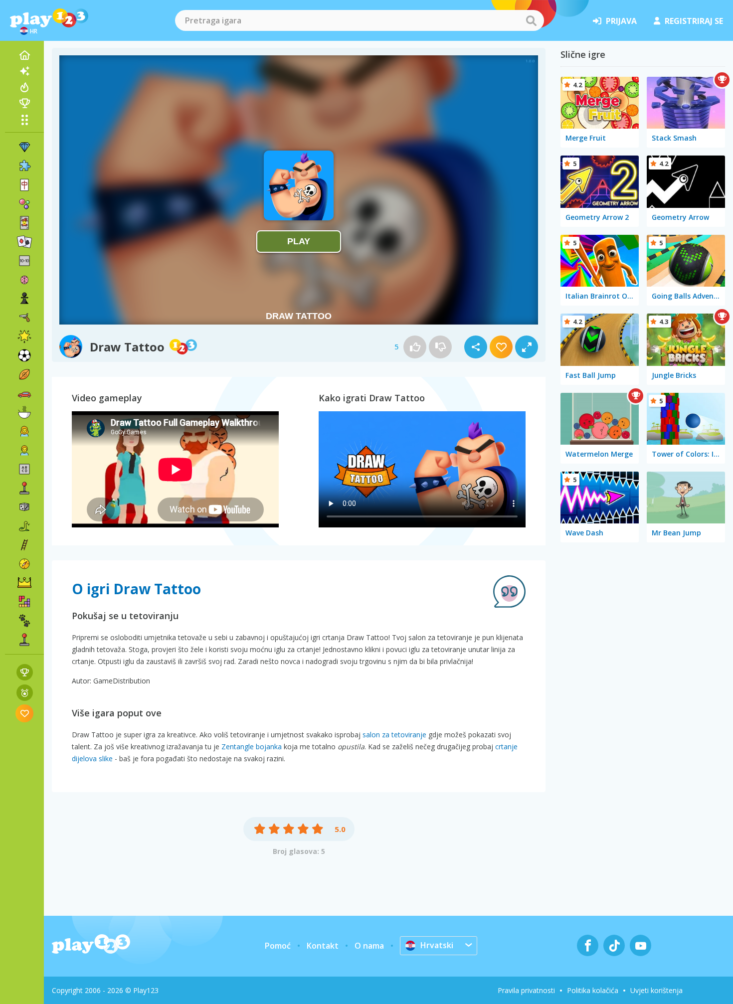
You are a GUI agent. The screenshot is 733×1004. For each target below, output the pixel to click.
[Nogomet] (24, 355)
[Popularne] (24, 87)
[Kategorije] (24, 119)
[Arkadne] (24, 488)
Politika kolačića (592, 990)
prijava (621, 20)
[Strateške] (24, 582)
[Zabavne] (24, 336)
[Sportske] (24, 374)
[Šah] (24, 298)
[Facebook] (587, 945)
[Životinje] (24, 620)
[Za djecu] (24, 450)
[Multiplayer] (24, 639)
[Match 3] (24, 147)
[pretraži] (531, 20)
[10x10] (24, 260)
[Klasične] (24, 525)
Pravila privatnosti (526, 990)
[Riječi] (24, 469)
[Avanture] (24, 563)
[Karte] (24, 222)
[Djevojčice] (24, 431)
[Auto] (24, 393)
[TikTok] (614, 945)
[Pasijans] (24, 241)
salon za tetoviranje (394, 734)
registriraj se (694, 20)
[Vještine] (24, 544)
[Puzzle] (24, 166)
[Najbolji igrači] (24, 103)
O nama (369, 945)
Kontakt (323, 945)
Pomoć (278, 945)
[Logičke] (24, 279)
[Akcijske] (24, 317)
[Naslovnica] (24, 55)
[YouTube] (640, 945)
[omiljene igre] (24, 713)
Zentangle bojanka (251, 746)
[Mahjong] (24, 184)
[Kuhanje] (24, 412)
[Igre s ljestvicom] (24, 672)
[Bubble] (24, 203)
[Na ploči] (24, 507)
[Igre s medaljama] (24, 692)
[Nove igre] (24, 71)
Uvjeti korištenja (656, 990)
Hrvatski (436, 945)
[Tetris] (24, 601)
